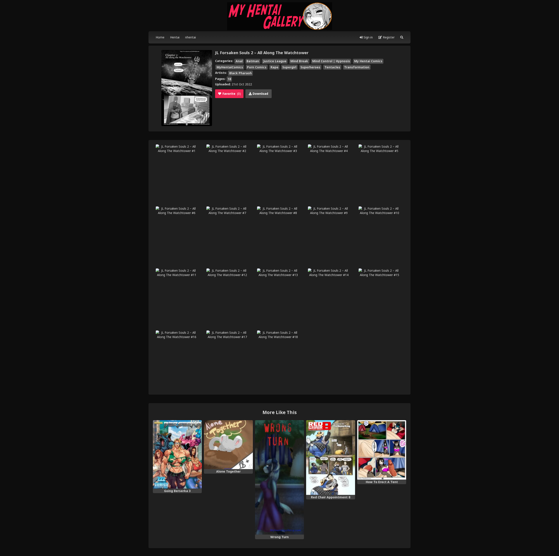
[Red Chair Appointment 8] (330, 457)
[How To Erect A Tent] (381, 450)
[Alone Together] (228, 444)
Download (260, 94)
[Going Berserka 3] (177, 454)
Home (160, 37)
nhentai (190, 37)
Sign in (368, 37)
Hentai (174, 37)
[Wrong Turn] (279, 477)
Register (388, 37)
